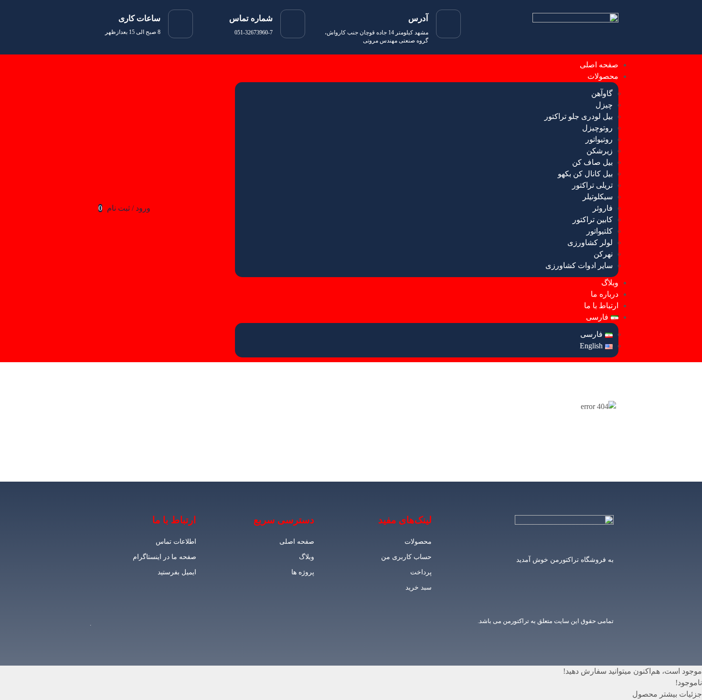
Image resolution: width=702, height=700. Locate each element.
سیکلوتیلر (598, 197)
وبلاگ (609, 283)
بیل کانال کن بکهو (585, 174)
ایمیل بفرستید (177, 572)
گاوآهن (602, 93)
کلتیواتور (599, 231)
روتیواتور (599, 139)
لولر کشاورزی (590, 242)
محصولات (602, 76)
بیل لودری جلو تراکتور (578, 116)
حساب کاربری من (406, 556)
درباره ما (604, 294)
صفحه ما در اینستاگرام (164, 556)
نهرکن (603, 254)
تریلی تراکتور (592, 185)
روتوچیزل (597, 128)
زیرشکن (599, 151)
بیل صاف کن (592, 162)
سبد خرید (418, 587)
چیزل (604, 105)
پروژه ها (302, 572)
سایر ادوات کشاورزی (579, 265)
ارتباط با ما (601, 306)
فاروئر (603, 208)
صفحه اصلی (599, 65)
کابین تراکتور (593, 219)
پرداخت (421, 572)
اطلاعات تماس (176, 541)
